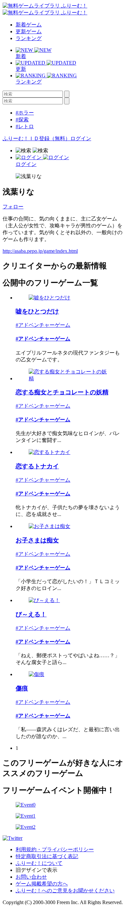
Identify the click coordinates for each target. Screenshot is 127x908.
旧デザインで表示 (36, 870)
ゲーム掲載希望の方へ (42, 883)
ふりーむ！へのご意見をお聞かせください (65, 890)
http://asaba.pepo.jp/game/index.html (40, 251)
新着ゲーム (29, 24)
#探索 (22, 119)
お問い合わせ (31, 877)
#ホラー (25, 112)
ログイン (80, 138)
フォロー (13, 206)
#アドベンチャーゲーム (43, 325)
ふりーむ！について (39, 863)
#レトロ (25, 126)
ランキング (29, 38)
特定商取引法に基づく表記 (47, 856)
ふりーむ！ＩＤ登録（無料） (36, 138)
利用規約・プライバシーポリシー (55, 849)
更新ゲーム (29, 31)
